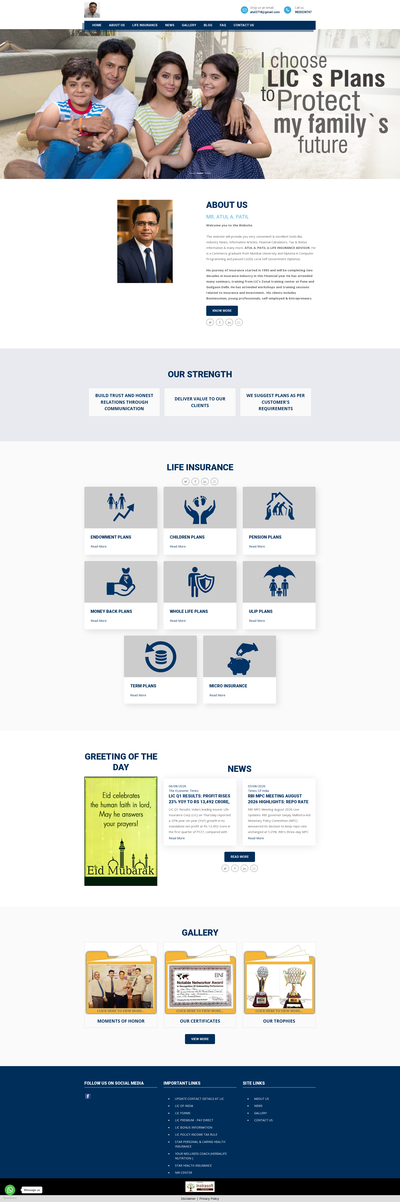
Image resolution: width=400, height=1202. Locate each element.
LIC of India (184, 1106)
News (169, 25)
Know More (222, 311)
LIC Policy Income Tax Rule (196, 1134)
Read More (99, 546)
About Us (117, 25)
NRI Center (183, 1173)
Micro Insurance (228, 685)
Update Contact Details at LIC (199, 1099)
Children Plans (187, 537)
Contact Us (244, 25)
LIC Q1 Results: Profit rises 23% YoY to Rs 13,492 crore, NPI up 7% (199, 801)
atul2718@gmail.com (265, 12)
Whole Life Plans (189, 611)
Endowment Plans (111, 537)
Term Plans (143, 685)
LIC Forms (182, 1113)
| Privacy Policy (208, 1198)
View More (200, 1039)
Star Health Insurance (193, 1165)
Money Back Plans (111, 611)
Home (96, 25)
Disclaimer (188, 1198)
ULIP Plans (260, 611)
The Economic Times (184, 791)
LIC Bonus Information (193, 1127)
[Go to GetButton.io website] (10, 1198)
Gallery (189, 25)
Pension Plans (265, 537)
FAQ (223, 25)
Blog (208, 25)
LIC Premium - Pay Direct (194, 1120)
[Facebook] (88, 1096)
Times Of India (258, 791)
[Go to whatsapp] (10, 1190)
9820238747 (303, 12)
